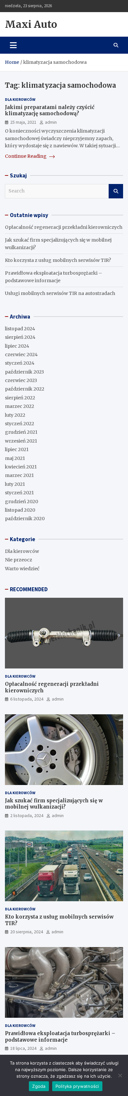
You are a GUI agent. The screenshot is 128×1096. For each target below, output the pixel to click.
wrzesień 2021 (21, 441)
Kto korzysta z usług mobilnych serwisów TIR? (58, 260)
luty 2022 (15, 415)
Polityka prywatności (77, 1086)
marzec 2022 (19, 406)
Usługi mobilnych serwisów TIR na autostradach (60, 293)
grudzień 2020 (21, 501)
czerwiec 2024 (21, 354)
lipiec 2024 (17, 346)
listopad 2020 (20, 510)
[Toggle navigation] (13, 45)
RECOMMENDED (29, 589)
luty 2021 (15, 484)
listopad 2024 (20, 329)
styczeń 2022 (19, 424)
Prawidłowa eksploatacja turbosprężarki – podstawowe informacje (60, 1036)
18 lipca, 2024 (23, 1048)
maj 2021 (15, 458)
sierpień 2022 (20, 398)
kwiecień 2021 (21, 467)
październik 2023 (24, 372)
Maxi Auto (31, 24)
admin (51, 122)
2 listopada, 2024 (26, 815)
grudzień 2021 (21, 432)
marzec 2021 (19, 475)
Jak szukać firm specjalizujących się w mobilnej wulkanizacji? (54, 803)
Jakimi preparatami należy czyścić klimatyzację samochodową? (50, 110)
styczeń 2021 (19, 493)
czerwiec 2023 (21, 380)
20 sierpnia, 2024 (26, 932)
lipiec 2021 (17, 449)
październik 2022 (24, 389)
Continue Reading (26, 156)
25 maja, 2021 (23, 122)
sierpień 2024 (20, 337)
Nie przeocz (18, 560)
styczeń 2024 (19, 363)
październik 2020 (25, 518)
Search (116, 191)
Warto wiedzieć (22, 569)
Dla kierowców (20, 99)
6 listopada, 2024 (26, 699)
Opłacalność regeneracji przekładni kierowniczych (63, 227)
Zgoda (38, 1086)
